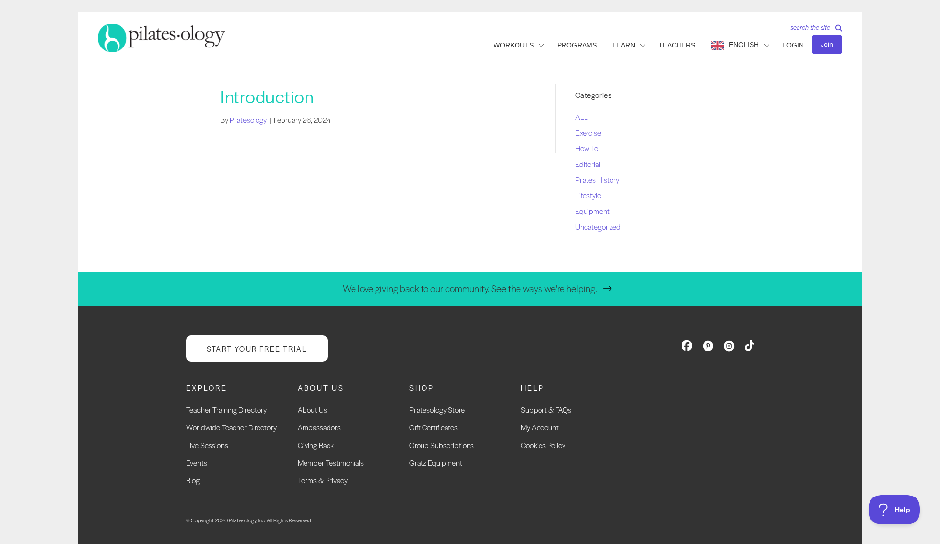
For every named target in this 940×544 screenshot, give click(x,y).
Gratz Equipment (435, 462)
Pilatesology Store (437, 409)
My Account (540, 427)
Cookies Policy (543, 445)
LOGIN (793, 45)
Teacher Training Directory (226, 409)
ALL (581, 117)
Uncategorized (598, 226)
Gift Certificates (433, 427)
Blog (193, 480)
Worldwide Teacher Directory (231, 427)
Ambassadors (319, 427)
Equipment (592, 211)
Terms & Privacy (323, 480)
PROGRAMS (577, 45)
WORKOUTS (514, 45)
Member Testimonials (331, 462)
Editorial (587, 164)
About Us (312, 409)
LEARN (623, 45)
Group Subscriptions (441, 445)
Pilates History (597, 179)
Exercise (588, 132)
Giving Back (316, 445)
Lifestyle (588, 195)
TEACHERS (676, 45)
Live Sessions (207, 445)
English (744, 44)
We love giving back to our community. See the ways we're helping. (470, 288)
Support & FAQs (546, 409)
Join (827, 44)
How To (586, 148)
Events (196, 462)
